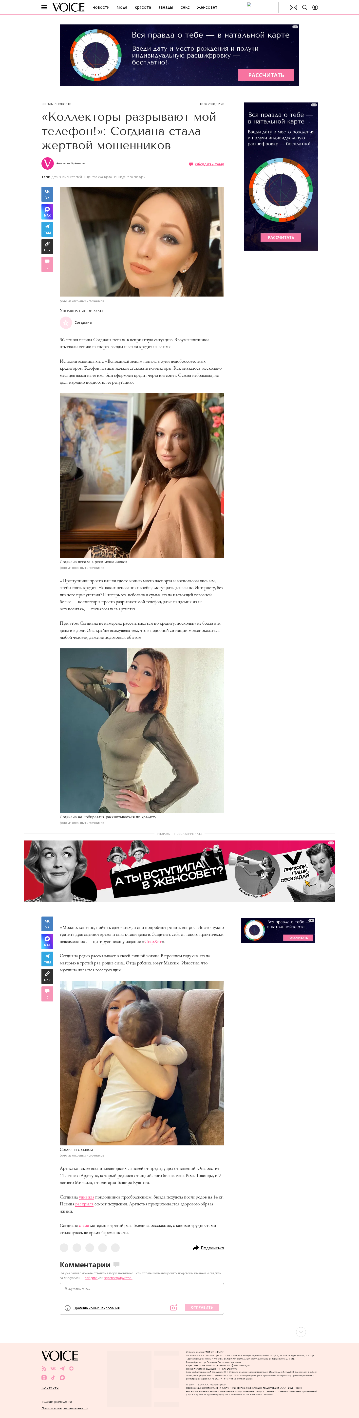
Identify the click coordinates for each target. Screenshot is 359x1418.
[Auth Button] (315, 7)
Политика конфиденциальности (64, 1408)
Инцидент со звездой (130, 177)
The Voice (68, 7)
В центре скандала (98, 177)
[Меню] (44, 7)
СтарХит (153, 941)
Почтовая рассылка (293, 7)
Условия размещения (56, 1401)
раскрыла (84, 1204)
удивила (86, 1197)
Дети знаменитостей (66, 177)
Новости (64, 104)
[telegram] (62, 1368)
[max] (62, 1377)
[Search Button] (304, 7)
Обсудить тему (209, 164)
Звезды (47, 104)
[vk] (53, 1368)
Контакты (50, 1388)
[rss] (44, 1368)
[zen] (71, 1368)
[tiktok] (53, 1377)
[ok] (44, 1377)
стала (84, 1225)
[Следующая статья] (179, 1332)
